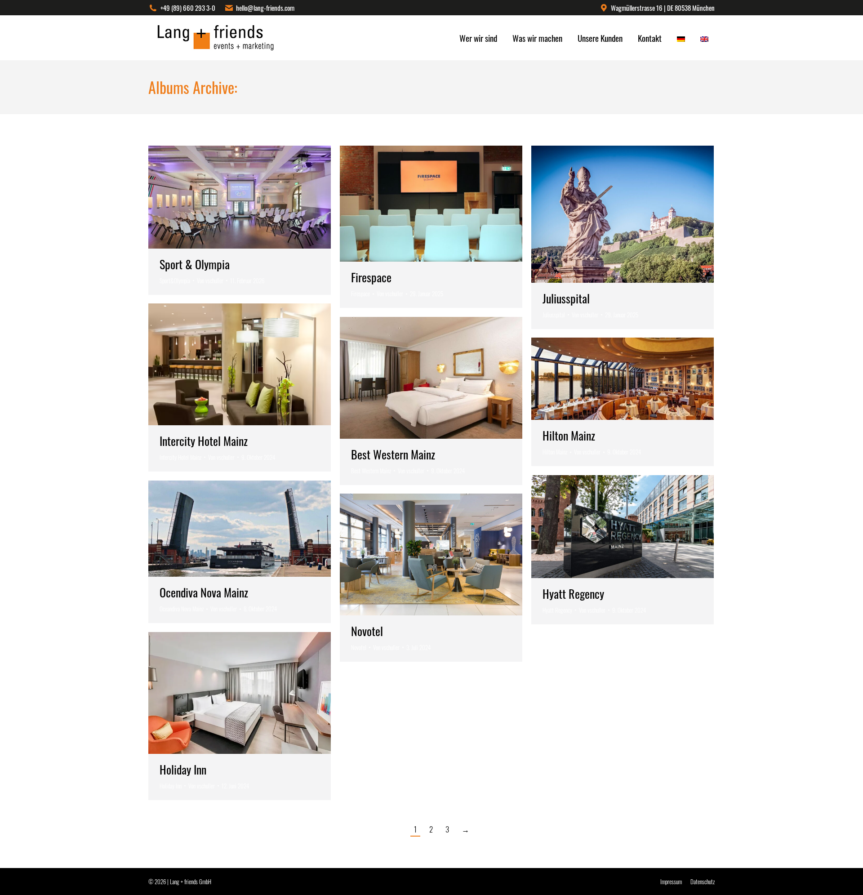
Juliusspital (566, 298)
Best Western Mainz (393, 454)
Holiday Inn (183, 769)
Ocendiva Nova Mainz (204, 592)
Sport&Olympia (175, 280)
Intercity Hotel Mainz (204, 441)
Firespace (371, 277)
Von (210, 280)
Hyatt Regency (573, 593)
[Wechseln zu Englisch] (704, 38)
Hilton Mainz (569, 435)
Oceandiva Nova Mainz (182, 608)
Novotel (367, 631)
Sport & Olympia (195, 264)
